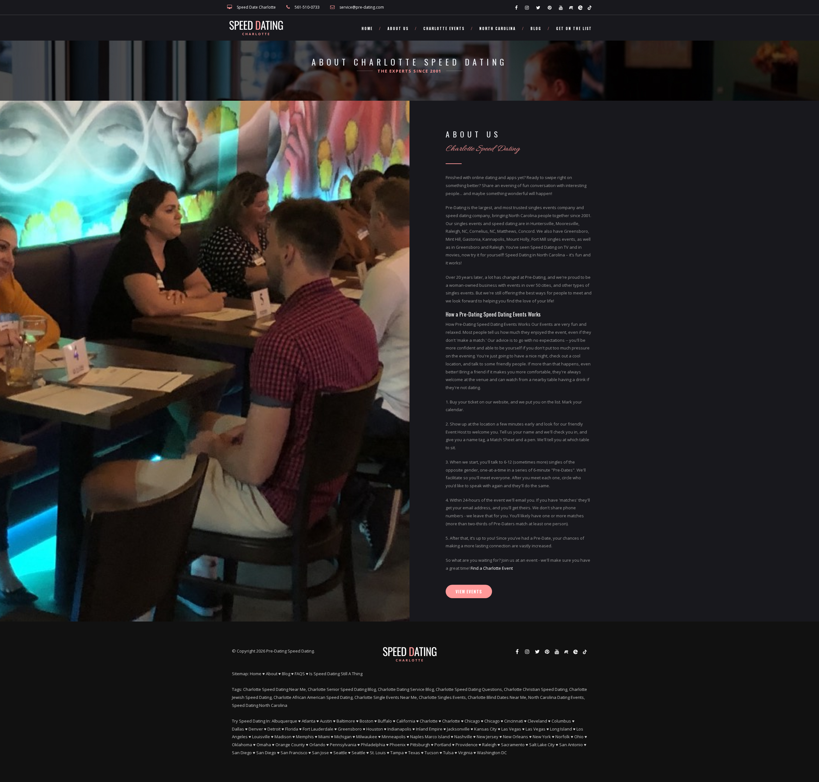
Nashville (463, 736)
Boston (366, 721)
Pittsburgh (420, 744)
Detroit (274, 729)
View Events (469, 591)
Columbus (561, 721)
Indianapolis (399, 729)
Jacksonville (458, 729)
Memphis (305, 736)
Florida (291, 729)
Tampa (397, 752)
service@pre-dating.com (361, 7)
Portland (442, 744)
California (405, 721)
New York (542, 736)
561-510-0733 (307, 7)
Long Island (561, 729)
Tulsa (448, 752)
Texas (414, 752)
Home (367, 28)
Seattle (340, 752)
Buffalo (385, 721)
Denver (256, 729)
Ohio (579, 736)
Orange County (290, 744)
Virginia (465, 752)
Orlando (317, 744)
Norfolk (562, 736)
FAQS (300, 673)
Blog (535, 28)
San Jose (320, 752)
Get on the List (574, 28)
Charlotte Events (444, 28)
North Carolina (497, 28)
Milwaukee (366, 736)
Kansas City (485, 729)
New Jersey (487, 736)
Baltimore (346, 721)
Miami (324, 736)
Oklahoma (242, 744)
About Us (398, 28)
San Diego (242, 752)
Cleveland (537, 721)
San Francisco (294, 752)
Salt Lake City (542, 744)
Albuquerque (284, 721)
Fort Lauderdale (318, 729)
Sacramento (513, 744)
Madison (282, 736)
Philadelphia (373, 744)
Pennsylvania (343, 744)
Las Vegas (511, 729)
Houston (374, 729)
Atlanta (308, 721)
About (271, 673)
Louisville (261, 736)
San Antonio (571, 744)
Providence (467, 744)
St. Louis (378, 752)
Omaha (264, 744)
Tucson (432, 752)
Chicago (472, 721)
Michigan (343, 736)
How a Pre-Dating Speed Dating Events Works (493, 314)
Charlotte (429, 721)
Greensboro (350, 729)
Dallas (238, 729)
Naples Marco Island (430, 736)
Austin (326, 721)
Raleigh (489, 744)
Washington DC (492, 752)
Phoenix (398, 744)
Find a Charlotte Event (492, 568)
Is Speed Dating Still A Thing (335, 673)
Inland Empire (429, 729)
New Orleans (515, 736)
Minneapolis (394, 736)
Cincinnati (513, 721)
